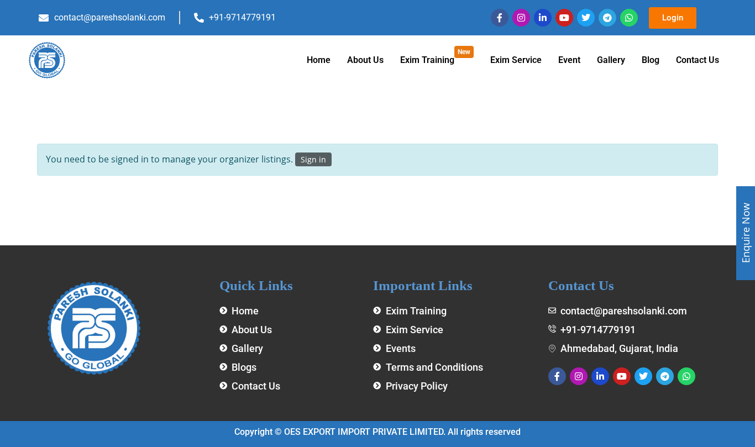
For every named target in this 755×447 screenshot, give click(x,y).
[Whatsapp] (629, 18)
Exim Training (435, 56)
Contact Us (697, 60)
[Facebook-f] (499, 18)
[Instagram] (521, 18)
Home (319, 60)
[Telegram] (607, 18)
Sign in (313, 159)
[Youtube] (564, 18)
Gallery (611, 60)
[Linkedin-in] (543, 18)
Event (569, 60)
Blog (650, 60)
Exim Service (516, 60)
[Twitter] (586, 18)
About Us (365, 60)
